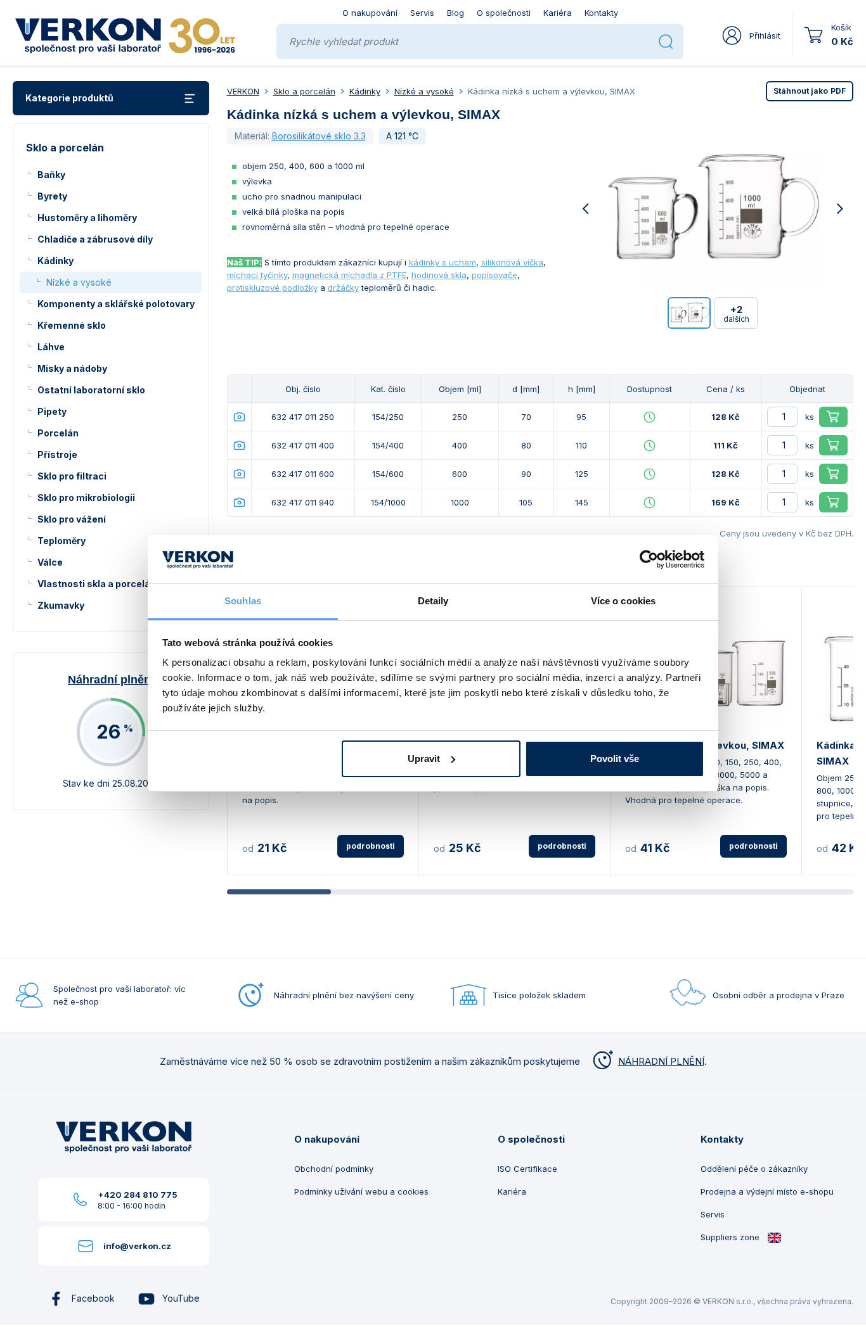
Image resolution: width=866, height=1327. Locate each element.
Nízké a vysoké (79, 282)
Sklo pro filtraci (72, 476)
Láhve (51, 346)
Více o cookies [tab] (623, 600)
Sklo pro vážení (71, 519)
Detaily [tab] (433, 600)
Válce (50, 562)
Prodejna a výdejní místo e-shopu (767, 1191)
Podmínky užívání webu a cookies (361, 1191)
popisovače (494, 275)
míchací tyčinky (257, 275)
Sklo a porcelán (304, 91)
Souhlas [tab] (242, 600)
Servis (422, 13)
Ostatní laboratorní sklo (91, 389)
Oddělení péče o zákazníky (754, 1169)
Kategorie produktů (69, 97)
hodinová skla (439, 275)
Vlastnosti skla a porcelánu (99, 583)
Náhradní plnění (111, 679)
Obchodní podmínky (333, 1169)
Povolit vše (614, 758)
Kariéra (557, 13)
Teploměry (61, 540)
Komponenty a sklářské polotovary (116, 303)
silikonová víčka (512, 262)
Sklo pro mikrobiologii (86, 497)
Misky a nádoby (72, 368)
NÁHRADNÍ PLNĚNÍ (661, 1061)
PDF (809, 91)
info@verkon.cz (137, 1246)
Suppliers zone (731, 1237)
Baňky (51, 174)
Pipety (52, 411)
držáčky (343, 288)
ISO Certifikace (527, 1169)
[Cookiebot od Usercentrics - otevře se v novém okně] (648, 559)
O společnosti (504, 13)
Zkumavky (60, 605)
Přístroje (57, 454)
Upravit (424, 758)
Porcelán (58, 433)
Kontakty (601, 13)
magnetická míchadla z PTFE (349, 275)
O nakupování (369, 13)
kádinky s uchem (442, 262)
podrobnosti (370, 846)
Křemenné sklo (71, 325)
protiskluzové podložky (272, 288)
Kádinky (55, 260)
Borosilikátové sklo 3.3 (319, 135)
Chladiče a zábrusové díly (95, 239)
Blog (455, 13)
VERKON (243, 91)
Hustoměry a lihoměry (87, 217)
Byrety (52, 196)
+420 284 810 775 (138, 1195)
